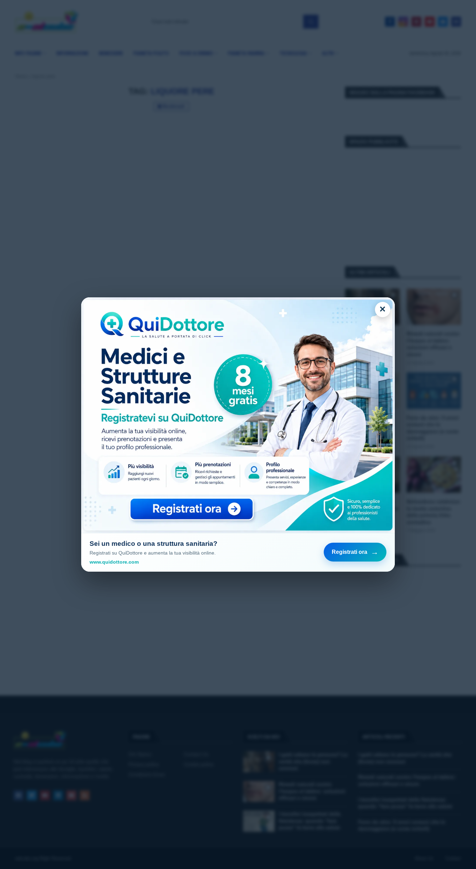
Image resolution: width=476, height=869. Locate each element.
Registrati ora (355, 552)
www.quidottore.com (114, 562)
